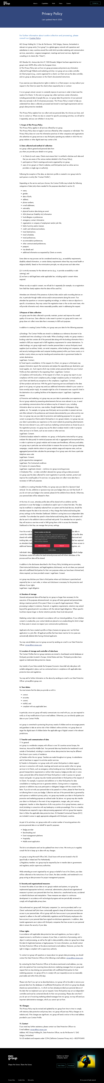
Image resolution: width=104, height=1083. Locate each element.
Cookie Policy (35, 38)
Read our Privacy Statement (41, 541)
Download (71, 1066)
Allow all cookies (42, 545)
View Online (61, 1066)
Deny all (62, 545)
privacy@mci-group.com (33, 645)
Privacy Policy (11, 1080)
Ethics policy (31, 1080)
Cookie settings (52, 550)
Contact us (95, 3)
